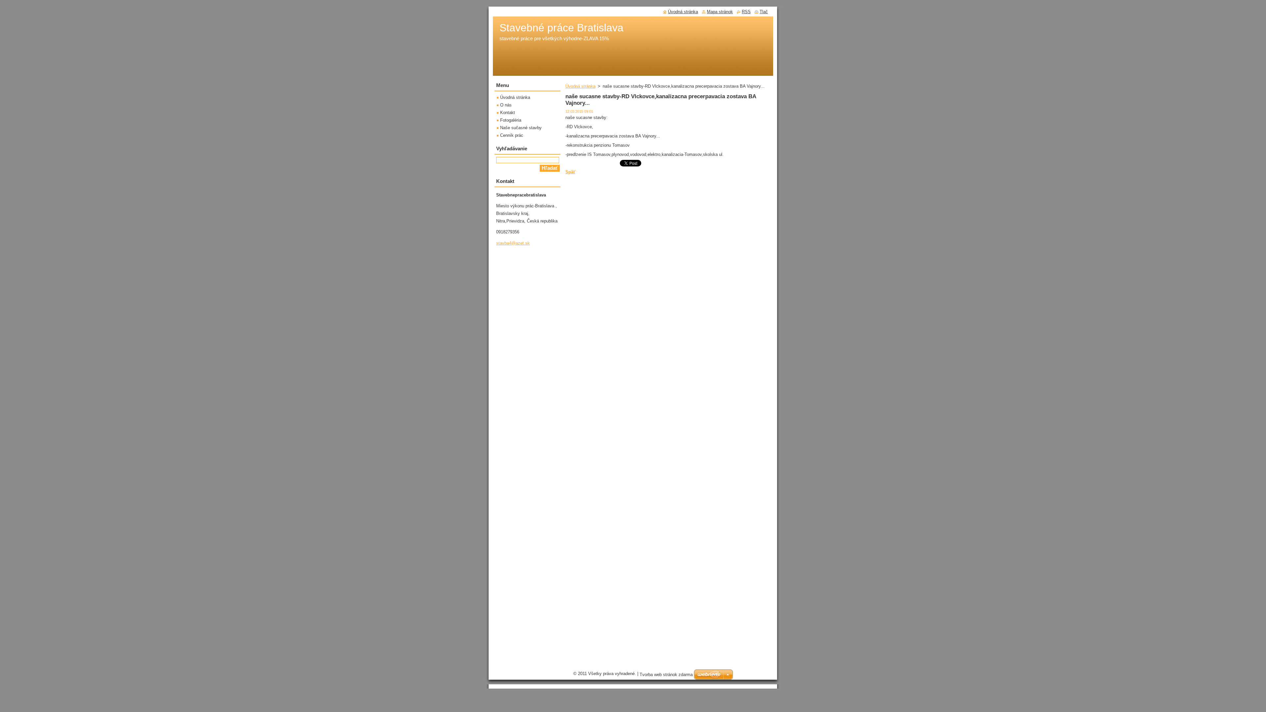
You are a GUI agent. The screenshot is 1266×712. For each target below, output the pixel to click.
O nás (506, 105)
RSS (746, 11)
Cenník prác (511, 135)
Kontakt (507, 112)
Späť (570, 171)
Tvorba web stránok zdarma (666, 674)
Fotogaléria (510, 120)
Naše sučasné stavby (521, 127)
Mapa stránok (720, 11)
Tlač (764, 11)
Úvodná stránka (580, 86)
